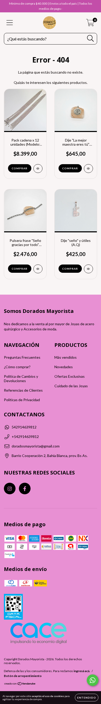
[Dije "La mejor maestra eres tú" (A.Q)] (88, 168)
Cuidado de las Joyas (71, 386)
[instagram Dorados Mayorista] (10, 488)
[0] (90, 24)
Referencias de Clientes (23, 390)
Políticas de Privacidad (22, 400)
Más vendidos (65, 357)
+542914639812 (25, 436)
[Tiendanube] (20, 684)
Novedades (63, 367)
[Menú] (10, 22)
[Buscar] (90, 38)
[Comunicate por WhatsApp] (92, 680)
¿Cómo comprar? (17, 367)
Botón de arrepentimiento (23, 676)
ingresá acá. (82, 671)
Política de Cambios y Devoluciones (21, 378)
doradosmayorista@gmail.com (36, 446)
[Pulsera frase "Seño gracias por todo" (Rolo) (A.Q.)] (37, 269)
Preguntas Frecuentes (22, 357)
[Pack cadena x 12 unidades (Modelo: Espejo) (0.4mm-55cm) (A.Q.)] (37, 168)
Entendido (86, 697)
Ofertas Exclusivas (69, 376)
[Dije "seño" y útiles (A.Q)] (88, 269)
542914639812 (24, 427)
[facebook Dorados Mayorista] (25, 488)
